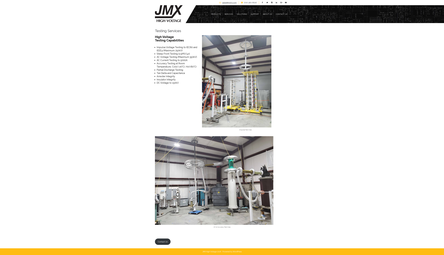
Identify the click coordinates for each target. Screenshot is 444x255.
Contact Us (281, 14)
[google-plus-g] (282, 3)
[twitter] (269, 3)
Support (255, 14)
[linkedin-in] (278, 3)
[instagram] (273, 3)
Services (229, 14)
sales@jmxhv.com (229, 3)
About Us (267, 14)
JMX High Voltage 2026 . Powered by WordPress (222, 252)
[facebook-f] (264, 3)
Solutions (242, 14)
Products (216, 14)
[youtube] (287, 3)
